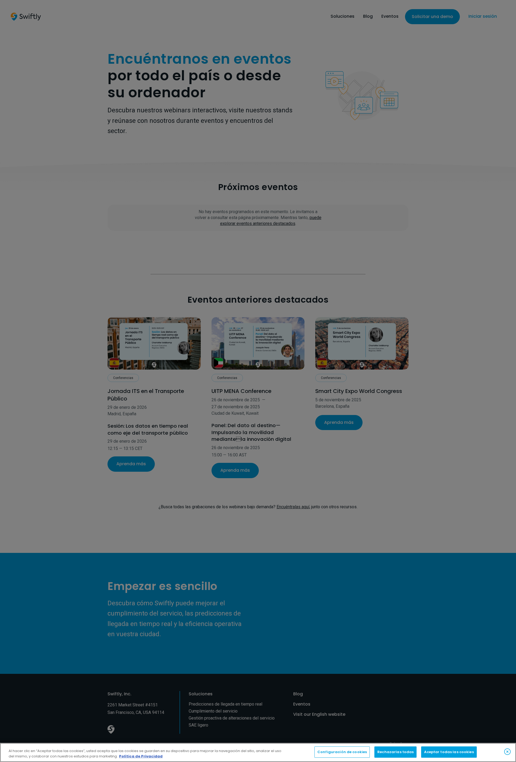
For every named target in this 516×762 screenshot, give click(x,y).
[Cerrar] (507, 751)
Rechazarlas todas (395, 751)
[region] (258, 752)
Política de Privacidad (141, 756)
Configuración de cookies (342, 751)
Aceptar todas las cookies (449, 751)
